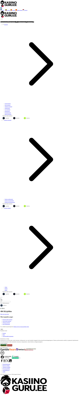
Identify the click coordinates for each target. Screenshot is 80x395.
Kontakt (4, 333)
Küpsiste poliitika (6, 365)
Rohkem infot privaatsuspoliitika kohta (21, 326)
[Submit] (1, 300)
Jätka (2, 329)
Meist (4, 334)
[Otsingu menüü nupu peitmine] (0, 298)
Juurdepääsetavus (6, 370)
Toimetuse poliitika (6, 367)
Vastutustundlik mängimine (8, 336)
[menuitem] (2, 10)
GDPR (4, 371)
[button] (40, 8)
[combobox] (40, 300)
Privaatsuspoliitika (6, 368)
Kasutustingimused (6, 364)
